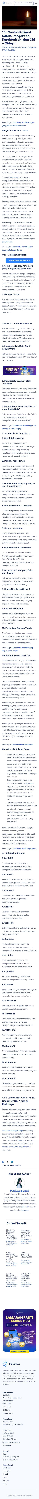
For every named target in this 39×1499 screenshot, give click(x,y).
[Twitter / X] (8, 1162)
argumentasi (7, 242)
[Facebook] (3, 1162)
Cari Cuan (6, 1403)
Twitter (5, 1477)
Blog (4, 1454)
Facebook (6, 1468)
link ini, (20, 1140)
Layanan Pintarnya (10, 1459)
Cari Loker (6, 1395)
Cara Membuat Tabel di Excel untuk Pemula (26, 1255)
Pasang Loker (7, 1422)
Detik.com (13, 177)
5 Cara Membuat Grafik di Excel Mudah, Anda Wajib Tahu (12, 1277)
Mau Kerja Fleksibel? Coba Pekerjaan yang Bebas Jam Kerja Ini (11, 1234)
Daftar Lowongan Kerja (11, 1398)
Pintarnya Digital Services (12, 1424)
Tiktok (4, 1484)
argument (29, 783)
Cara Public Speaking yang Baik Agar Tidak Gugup (25, 1277)
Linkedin (5, 1474)
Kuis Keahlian (7, 1413)
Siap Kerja (6, 1407)
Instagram (6, 1471)
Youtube (5, 1480)
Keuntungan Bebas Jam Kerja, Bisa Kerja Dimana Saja (26, 1233)
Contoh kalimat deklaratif (22, 745)
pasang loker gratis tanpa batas (15, 1147)
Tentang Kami (8, 1433)
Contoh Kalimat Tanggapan (24, 848)
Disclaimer (6, 1445)
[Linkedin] (12, 1162)
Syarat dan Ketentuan (11, 1442)
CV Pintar (6, 1410)
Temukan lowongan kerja (12, 1131)
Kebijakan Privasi (9, 1439)
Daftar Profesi (8, 1401)
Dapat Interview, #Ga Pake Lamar (19, 260)
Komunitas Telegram (10, 1457)
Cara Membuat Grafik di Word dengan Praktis (12, 1256)
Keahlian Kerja (10, 1241)
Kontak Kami (7, 1436)
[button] (36, 3)
